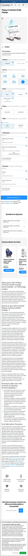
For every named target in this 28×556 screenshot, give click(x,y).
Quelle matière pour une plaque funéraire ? (11, 221)
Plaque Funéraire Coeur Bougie (16, 458)
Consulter (9, 270)
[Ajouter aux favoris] (2, 18)
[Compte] (19, 5)
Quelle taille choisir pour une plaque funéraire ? (12, 231)
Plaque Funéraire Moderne (8, 464)
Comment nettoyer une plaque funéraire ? (11, 226)
